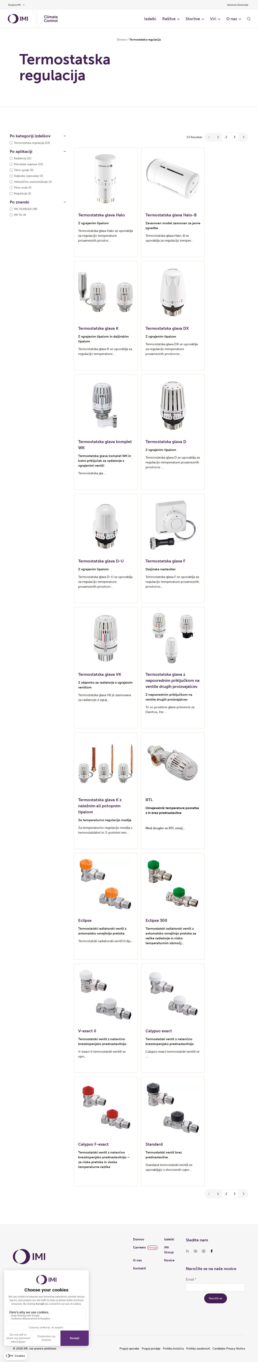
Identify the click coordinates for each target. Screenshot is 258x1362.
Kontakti (139, 1268)
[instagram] (203, 1251)
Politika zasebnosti (198, 1348)
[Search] (248, 18)
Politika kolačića (173, 1348)
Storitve (193, 18)
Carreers (139, 1247)
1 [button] (218, 137)
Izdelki (150, 18)
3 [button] (234, 137)
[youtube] (195, 1251)
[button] (209, 137)
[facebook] (211, 1251)
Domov (122, 39)
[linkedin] (187, 1251)
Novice (169, 1260)
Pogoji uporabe (129, 1348)
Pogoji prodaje (151, 1348)
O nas (231, 18)
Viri (213, 18)
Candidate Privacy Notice (228, 1348)
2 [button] (226, 137)
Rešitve (169, 18)
